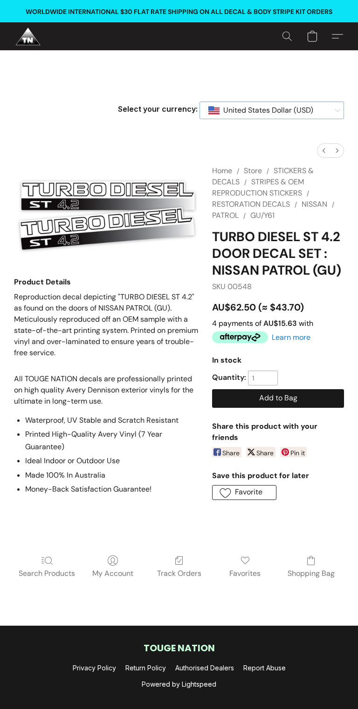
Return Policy (145, 668)
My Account (112, 573)
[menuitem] (323, 150)
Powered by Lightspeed (179, 684)
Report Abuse (264, 668)
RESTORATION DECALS (251, 204)
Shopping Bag (311, 573)
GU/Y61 (262, 215)
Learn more (291, 337)
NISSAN (314, 204)
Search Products (47, 573)
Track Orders (179, 573)
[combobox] (272, 110)
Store (253, 171)
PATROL (225, 215)
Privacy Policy (94, 668)
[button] (28, 36)
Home (222, 171)
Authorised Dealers (204, 668)
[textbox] (265, 110)
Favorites (245, 573)
